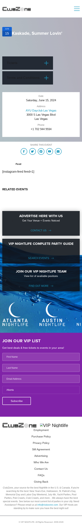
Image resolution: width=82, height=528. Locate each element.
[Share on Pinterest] (41, 151)
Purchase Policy (41, 436)
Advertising (41, 455)
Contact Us (39, 230)
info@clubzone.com (47, 504)
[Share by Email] (58, 151)
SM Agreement (41, 449)
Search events (38, 258)
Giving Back (41, 481)
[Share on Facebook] (24, 151)
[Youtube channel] (49, 151)
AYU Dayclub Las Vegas (41, 110)
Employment (41, 430)
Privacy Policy (41, 442)
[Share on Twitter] (32, 151)
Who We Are (41, 462)
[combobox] (41, 390)
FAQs (41, 475)
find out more (39, 286)
